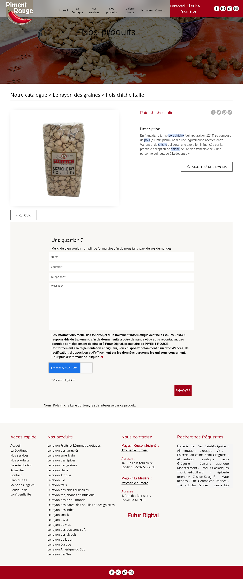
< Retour (23, 215)
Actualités (146, 10)
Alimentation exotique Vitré (202, 451)
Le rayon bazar (58, 520)
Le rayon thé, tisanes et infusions (71, 495)
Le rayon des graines (76, 94)
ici (101, 357)
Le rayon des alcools (62, 534)
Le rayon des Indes (60, 510)
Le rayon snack (58, 515)
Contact (160, 10)
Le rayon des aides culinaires (68, 490)
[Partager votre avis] (236, 8)
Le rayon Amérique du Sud (66, 549)
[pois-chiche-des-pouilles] (64, 157)
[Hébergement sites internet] (143, 522)
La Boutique (77, 10)
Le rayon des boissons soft (66, 529)
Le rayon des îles (59, 554)
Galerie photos (130, 10)
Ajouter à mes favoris (209, 167)
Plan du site (18, 480)
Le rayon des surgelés (63, 450)
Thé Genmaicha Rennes (208, 481)
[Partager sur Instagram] (223, 8)
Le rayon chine (57, 470)
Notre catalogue (28, 94)
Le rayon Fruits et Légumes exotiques (74, 445)
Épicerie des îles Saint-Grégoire (202, 446)
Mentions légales (22, 485)
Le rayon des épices (61, 460)
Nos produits (111, 10)
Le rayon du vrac (59, 525)
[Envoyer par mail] (229, 112)
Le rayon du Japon (60, 539)
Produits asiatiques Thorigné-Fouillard (203, 470)
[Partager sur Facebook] (216, 8)
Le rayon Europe (59, 544)
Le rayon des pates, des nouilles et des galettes (81, 505)
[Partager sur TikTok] (229, 8)
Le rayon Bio (56, 480)
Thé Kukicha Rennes (192, 485)
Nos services (94, 10)
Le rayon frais (57, 485)
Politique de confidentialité (20, 492)
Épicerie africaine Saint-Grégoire (202, 455)
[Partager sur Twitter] (218, 112)
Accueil (63, 10)
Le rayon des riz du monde (66, 500)
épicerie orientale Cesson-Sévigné (203, 474)
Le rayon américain (61, 455)
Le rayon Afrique (59, 475)
